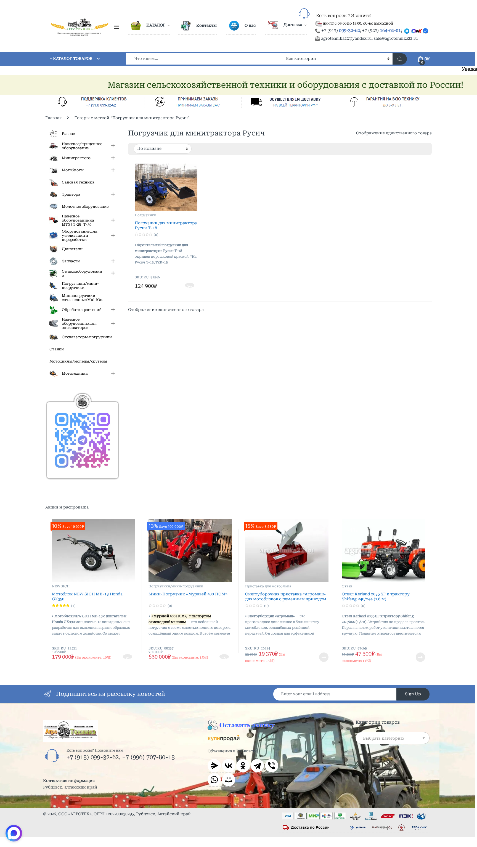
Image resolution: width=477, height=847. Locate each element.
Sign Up (413, 694)
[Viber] (271, 765)
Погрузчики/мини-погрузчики (176, 586)
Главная (53, 118)
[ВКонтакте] (228, 765)
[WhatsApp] (214, 779)
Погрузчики (145, 215)
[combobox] (204, 59)
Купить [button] (190, 286)
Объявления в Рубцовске (233, 751)
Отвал (347, 586)
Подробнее (317, 657)
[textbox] (392, 738)
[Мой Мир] (228, 779)
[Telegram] (257, 765)
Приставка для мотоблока (268, 586)
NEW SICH (61, 586)
